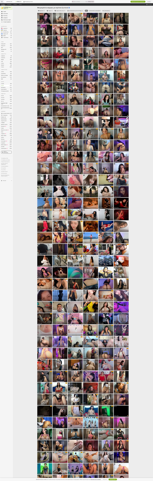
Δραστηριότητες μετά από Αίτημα (75, 10)
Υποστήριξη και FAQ (4, 158)
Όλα (86, 10)
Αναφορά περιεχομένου (5, 161)
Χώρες (50, 10)
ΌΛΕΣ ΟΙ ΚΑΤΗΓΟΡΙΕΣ (6, 152)
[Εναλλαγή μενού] (2, 1)
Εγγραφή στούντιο (4, 171)
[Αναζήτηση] (86, 1)
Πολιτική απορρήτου (4, 166)
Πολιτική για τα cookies (96, 479)
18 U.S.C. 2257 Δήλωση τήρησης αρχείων (5, 175)
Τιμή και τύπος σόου (60, 10)
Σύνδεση (149, 1)
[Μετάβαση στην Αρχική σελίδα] (9, 1)
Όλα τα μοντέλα (4, 173)
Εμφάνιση (41, 10)
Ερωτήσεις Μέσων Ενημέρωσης (4, 164)
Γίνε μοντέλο (3, 169)
